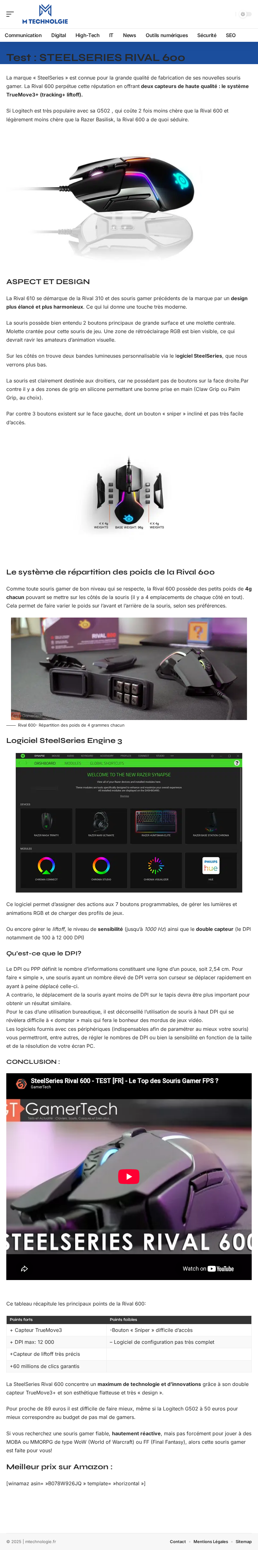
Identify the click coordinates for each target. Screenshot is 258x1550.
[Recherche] (229, 14)
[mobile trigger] (11, 14)
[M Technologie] (45, 14)
